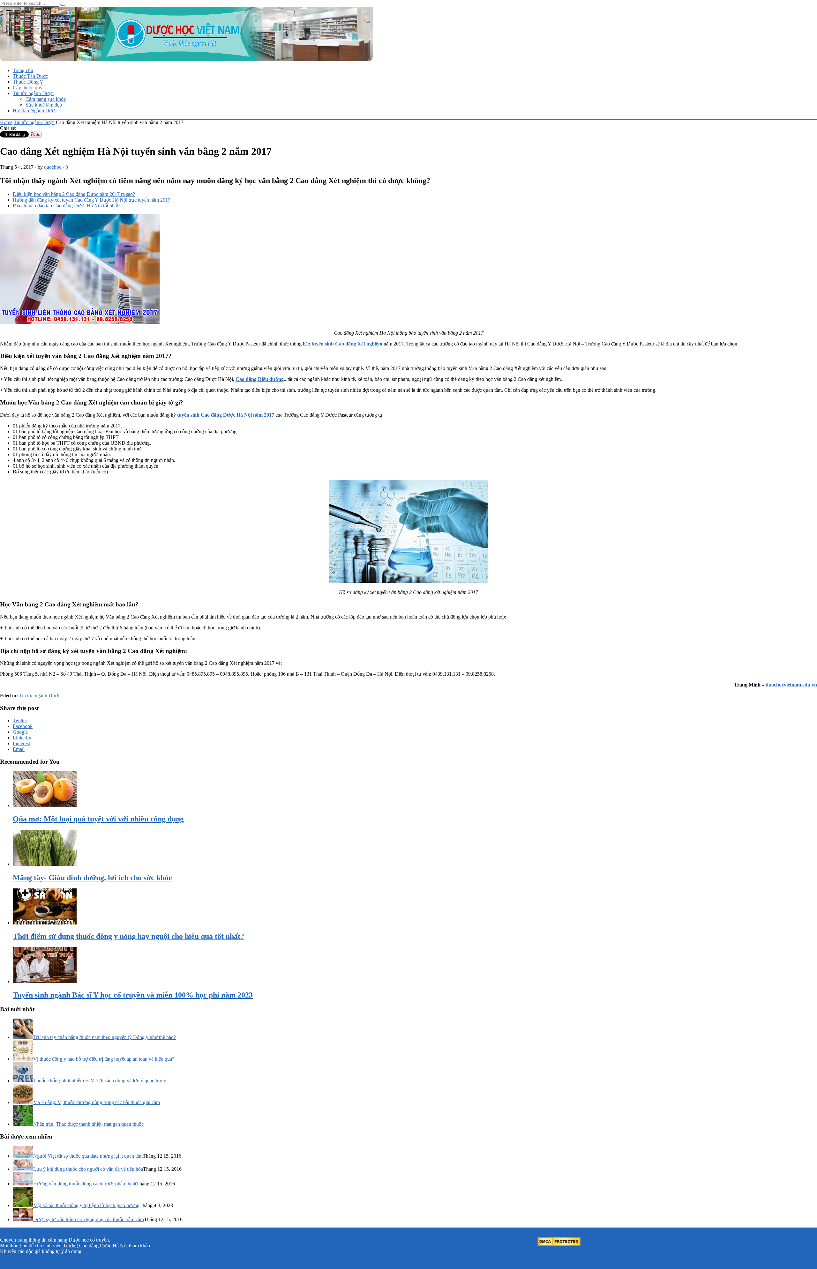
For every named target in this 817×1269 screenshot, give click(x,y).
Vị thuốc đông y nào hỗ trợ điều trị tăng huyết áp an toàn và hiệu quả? (103, 1059)
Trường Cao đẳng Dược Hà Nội (95, 1245)
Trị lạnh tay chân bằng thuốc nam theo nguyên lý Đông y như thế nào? (104, 1037)
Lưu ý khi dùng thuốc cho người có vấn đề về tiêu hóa (88, 1169)
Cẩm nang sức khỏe (46, 99)
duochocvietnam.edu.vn (791, 684)
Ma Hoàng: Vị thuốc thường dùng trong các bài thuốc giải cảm (96, 1102)
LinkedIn (22, 737)
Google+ (22, 732)
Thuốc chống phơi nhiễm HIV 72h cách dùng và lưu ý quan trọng (99, 1080)
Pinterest (21, 743)
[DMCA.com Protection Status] (559, 1244)
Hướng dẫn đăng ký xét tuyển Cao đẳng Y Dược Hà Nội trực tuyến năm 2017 (91, 200)
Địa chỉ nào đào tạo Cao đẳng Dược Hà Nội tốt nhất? (66, 205)
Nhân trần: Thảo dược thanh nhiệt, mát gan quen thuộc (88, 1124)
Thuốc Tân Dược (30, 76)
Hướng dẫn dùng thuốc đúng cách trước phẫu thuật (84, 1183)
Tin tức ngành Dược (33, 93)
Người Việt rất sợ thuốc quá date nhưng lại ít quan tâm (88, 1156)
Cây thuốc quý (27, 87)
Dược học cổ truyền (89, 1240)
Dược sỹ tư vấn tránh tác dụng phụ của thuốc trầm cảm (88, 1219)
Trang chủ (23, 70)
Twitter (20, 720)
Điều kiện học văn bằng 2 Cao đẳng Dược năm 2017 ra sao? (74, 194)
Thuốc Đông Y (28, 82)
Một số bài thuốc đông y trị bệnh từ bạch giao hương (86, 1205)
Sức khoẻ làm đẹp (44, 105)
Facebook (23, 726)
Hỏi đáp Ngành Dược (35, 110)
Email (19, 749)
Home (6, 122)
